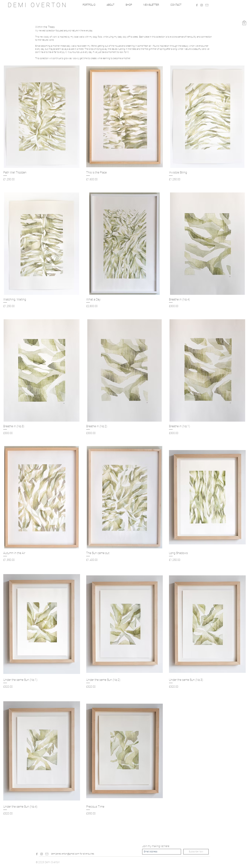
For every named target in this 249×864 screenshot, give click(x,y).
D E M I (19, 5)
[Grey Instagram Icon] (201, 5)
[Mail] (207, 5)
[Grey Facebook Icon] (197, 5)
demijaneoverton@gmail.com (65, 854)
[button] (244, 22)
